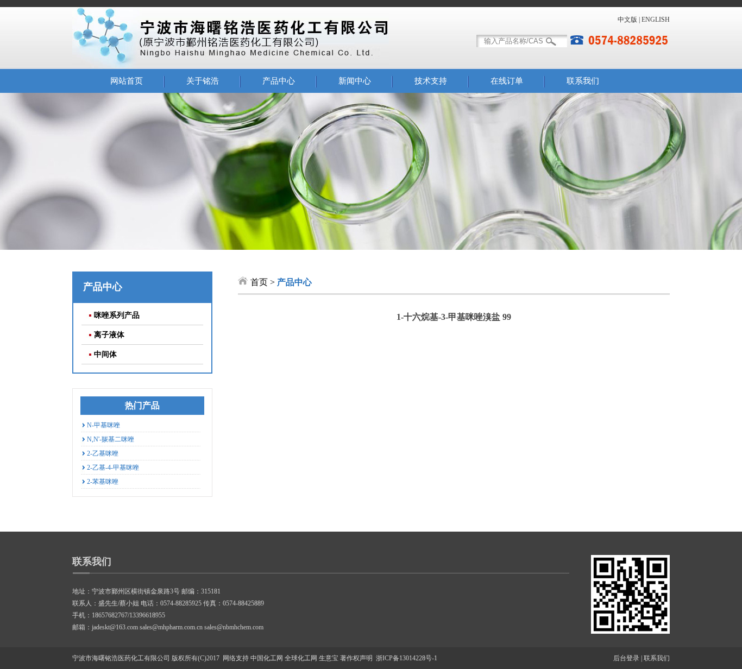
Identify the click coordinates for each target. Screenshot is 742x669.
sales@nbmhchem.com (233, 627)
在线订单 (507, 81)
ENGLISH (656, 19)
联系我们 (583, 81)
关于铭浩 (202, 81)
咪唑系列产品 (117, 315)
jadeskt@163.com (115, 627)
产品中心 (278, 81)
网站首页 (126, 81)
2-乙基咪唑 (102, 453)
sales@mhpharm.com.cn (171, 627)
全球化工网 (301, 658)
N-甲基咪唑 (103, 425)
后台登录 (626, 658)
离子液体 (109, 335)
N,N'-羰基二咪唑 (110, 439)
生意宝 (328, 658)
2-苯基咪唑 (102, 481)
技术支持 (430, 81)
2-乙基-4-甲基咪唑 (113, 467)
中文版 (627, 19)
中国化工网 (266, 658)
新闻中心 (354, 81)
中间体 (105, 354)
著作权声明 (356, 658)
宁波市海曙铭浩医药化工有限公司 (121, 658)
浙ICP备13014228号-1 (406, 658)
